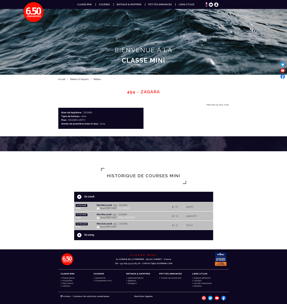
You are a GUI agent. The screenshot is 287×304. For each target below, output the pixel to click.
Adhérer (66, 286)
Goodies (198, 286)
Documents (68, 283)
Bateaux (132, 280)
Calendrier (100, 278)
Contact (197, 280)
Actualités (67, 280)
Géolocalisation (136, 278)
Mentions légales (143, 296)
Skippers (132, 283)
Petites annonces (160, 4)
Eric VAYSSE (124, 208)
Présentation (68, 278)
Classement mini (103, 280)
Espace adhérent (144, 75)
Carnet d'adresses (203, 283)
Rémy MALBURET (126, 217)
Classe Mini (84, 4)
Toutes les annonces (171, 278)
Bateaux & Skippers (129, 4)
